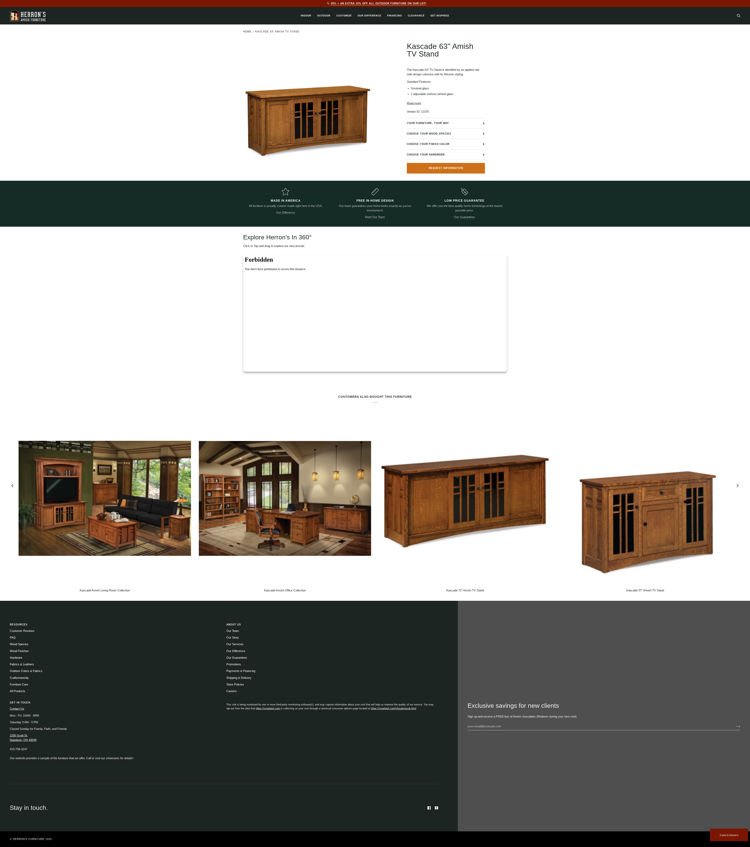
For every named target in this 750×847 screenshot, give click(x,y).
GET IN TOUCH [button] (20, 702)
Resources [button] (19, 624)
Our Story (232, 637)
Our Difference (285, 212)
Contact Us (17, 708)
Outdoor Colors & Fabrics (26, 671)
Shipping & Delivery (238, 677)
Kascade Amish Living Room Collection (105, 590)
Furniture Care (19, 684)
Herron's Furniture (29, 839)
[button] (306, 15)
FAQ (13, 637)
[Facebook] (429, 808)
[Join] (735, 726)
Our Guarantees (464, 217)
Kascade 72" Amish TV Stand (465, 590)
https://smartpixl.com (268, 708)
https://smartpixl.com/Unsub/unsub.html (393, 708)
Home (247, 31)
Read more (414, 103)
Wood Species (19, 644)
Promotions (233, 664)
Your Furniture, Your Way (428, 123)
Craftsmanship (19, 677)
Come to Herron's (729, 835)
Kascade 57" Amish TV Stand (645, 590)
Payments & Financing (240, 671)
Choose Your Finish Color (428, 144)
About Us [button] (233, 624)
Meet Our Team (375, 217)
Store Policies (235, 684)
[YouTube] (436, 808)
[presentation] (12, 485)
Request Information (446, 168)
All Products (17, 691)
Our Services (234, 644)
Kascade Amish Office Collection (285, 590)
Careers (231, 691)
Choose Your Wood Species (429, 133)
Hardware (16, 657)
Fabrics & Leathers (22, 664)
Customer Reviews (22, 630)
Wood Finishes (19, 651)
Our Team (232, 630)
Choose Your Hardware (426, 154)
